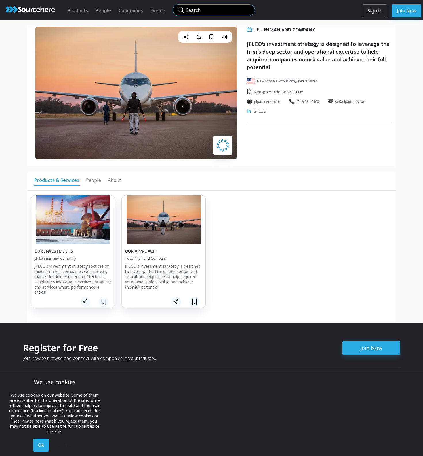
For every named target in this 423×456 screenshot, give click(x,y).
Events (158, 10)
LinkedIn (261, 111)
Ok (41, 445)
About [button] (114, 180)
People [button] (93, 180)
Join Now (406, 10)
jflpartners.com (267, 101)
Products (78, 10)
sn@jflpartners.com (350, 101)
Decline (63, 445)
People (103, 10)
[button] (186, 37)
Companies (131, 10)
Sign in (374, 10)
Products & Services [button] (56, 180)
